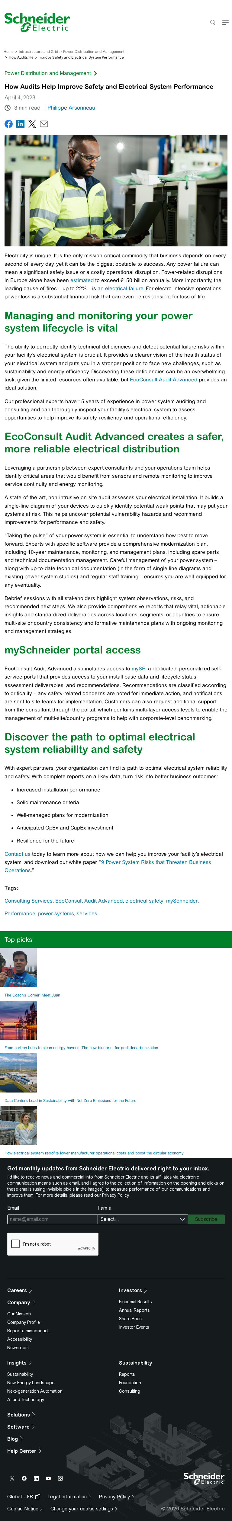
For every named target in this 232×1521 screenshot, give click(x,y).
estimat (79, 280)
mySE (138, 669)
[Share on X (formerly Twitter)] (32, 125)
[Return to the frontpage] (35, 22)
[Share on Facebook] (9, 125)
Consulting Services (29, 901)
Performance (20, 913)
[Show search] (212, 22)
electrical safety (144, 901)
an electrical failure (120, 288)
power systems (56, 913)
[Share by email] (44, 125)
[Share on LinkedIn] (20, 125)
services (87, 913)
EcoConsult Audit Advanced (163, 380)
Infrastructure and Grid (38, 52)
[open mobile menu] (225, 22)
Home (9, 52)
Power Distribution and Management (93, 52)
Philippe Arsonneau (71, 108)
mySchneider (182, 901)
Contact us (18, 854)
